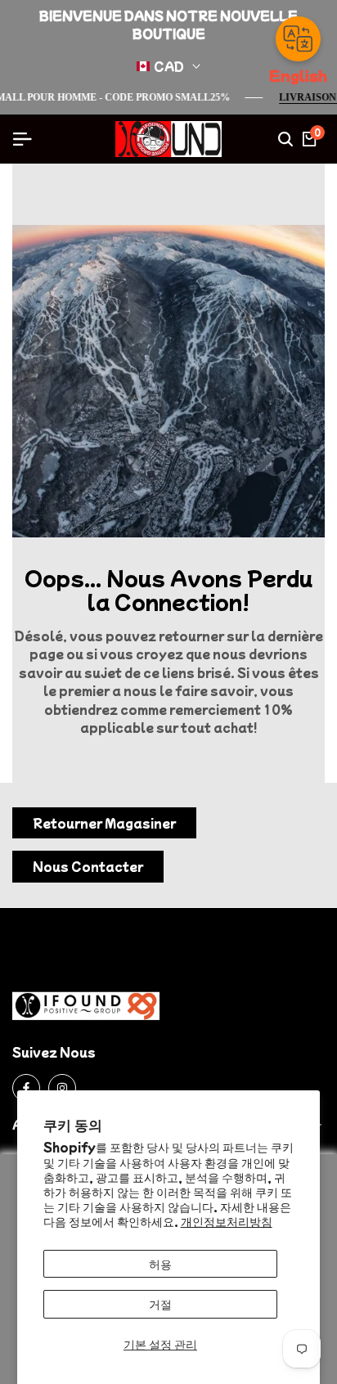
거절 (160, 1304)
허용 (160, 1264)
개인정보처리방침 (226, 1221)
